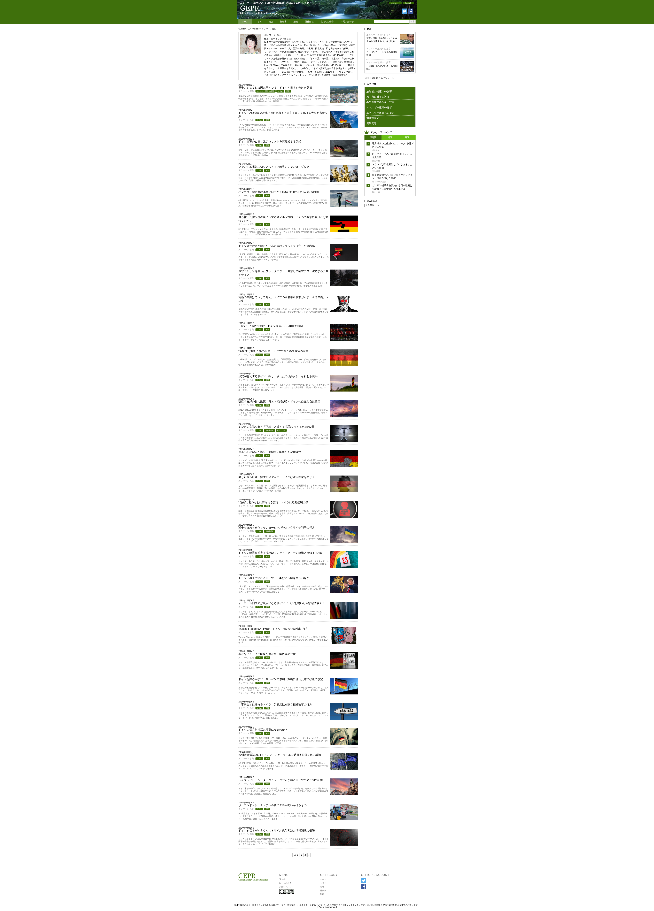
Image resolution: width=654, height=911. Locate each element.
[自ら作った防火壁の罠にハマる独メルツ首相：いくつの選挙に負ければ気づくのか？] (344, 231)
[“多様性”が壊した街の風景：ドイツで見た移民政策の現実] (344, 365)
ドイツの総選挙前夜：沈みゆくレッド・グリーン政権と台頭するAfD (280, 552)
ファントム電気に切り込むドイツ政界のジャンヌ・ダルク (273, 166)
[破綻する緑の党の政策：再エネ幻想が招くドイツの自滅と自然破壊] (344, 415)
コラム (258, 21)
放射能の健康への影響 (379, 91)
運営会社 (309, 21)
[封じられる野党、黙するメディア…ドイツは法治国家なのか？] (344, 491)
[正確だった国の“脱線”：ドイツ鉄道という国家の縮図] (344, 340)
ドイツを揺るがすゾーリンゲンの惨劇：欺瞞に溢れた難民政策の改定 (280, 679)
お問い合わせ (347, 21)
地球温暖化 (269, 430)
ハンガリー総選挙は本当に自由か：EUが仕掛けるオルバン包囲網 (278, 191)
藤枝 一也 (376, 161)
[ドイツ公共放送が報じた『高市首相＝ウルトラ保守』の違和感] (344, 260)
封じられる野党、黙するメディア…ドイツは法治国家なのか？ (276, 477)
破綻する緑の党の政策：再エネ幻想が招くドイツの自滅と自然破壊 (279, 401)
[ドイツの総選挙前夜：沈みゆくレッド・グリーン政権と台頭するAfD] (344, 567)
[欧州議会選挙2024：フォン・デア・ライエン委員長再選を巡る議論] (344, 769)
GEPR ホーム (244, 29)
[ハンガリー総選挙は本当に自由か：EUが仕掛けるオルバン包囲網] (344, 206)
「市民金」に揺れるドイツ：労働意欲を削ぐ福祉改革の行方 (275, 704)
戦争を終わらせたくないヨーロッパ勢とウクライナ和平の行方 (276, 527)
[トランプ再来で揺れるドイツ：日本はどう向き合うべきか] (344, 592)
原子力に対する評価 (377, 96)
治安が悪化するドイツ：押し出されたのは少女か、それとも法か (277, 376)
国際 (288, 91)
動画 (295, 21)
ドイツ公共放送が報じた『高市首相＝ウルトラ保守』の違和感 (276, 245)
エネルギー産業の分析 (379, 107)
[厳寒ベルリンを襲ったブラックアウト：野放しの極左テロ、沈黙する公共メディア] (344, 285)
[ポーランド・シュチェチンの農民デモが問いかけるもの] (344, 819)
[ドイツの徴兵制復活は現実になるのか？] (344, 743)
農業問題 (371, 123)
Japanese (395, 3)
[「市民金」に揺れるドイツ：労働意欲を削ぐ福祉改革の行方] (344, 718)
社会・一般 (281, 430)
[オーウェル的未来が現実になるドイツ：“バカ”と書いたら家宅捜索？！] (344, 617)
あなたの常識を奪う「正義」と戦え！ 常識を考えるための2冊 (276, 426)
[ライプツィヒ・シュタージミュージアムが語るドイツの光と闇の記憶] (344, 794)
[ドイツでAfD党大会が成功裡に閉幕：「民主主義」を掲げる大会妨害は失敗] (344, 127)
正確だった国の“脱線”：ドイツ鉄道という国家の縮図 (270, 326)
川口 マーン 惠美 (246, 91)
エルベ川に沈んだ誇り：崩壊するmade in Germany (269, 451)
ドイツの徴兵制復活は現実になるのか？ (262, 729)
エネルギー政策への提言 (265, 91)
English (408, 3)
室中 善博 (376, 171)
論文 (271, 21)
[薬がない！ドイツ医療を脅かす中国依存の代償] (344, 668)
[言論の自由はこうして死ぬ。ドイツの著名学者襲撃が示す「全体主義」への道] (344, 311)
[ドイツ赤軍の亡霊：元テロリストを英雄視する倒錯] (344, 155)
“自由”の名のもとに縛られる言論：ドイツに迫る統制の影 (273, 502)
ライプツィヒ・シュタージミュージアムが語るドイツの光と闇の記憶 (280, 780)
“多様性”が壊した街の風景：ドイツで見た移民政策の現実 (273, 351)
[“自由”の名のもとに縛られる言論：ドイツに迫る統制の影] (344, 516)
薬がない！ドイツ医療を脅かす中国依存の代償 (267, 654)
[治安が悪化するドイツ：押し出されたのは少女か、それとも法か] (344, 390)
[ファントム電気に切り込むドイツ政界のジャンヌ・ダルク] (344, 181)
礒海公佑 (375, 150)
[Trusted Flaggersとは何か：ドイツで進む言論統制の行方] (344, 643)
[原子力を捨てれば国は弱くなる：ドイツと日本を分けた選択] (344, 101)
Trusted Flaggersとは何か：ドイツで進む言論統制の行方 (273, 628)
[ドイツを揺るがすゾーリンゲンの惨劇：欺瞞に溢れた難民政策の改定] (344, 693)
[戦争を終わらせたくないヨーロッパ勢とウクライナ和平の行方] (344, 541)
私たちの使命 (327, 21)
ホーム (245, 21)
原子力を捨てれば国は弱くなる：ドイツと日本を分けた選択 (275, 87)
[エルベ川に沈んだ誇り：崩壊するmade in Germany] (344, 466)
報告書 (283, 21)
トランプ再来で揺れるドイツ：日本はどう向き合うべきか (273, 578)
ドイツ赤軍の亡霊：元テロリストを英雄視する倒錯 (269, 141)
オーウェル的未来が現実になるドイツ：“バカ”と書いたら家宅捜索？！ (281, 603)
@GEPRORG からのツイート (379, 78)
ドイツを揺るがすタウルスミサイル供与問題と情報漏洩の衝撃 (276, 830)
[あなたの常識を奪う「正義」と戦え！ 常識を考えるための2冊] (344, 441)
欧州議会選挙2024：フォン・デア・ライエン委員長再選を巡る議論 (279, 754)
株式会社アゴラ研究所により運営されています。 (397, 905)
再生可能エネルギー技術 (380, 102)
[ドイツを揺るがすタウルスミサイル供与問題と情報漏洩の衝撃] (344, 844)
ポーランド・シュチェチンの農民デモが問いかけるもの (272, 805)
